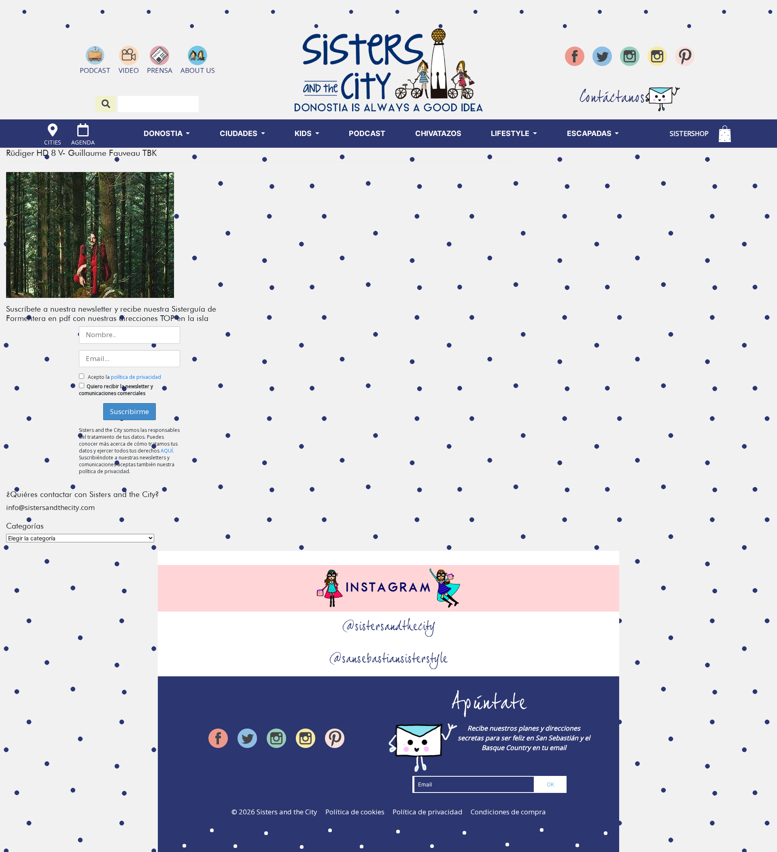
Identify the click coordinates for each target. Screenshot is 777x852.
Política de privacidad (428, 811)
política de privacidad (136, 377)
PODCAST (367, 133)
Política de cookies (354, 811)
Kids (304, 133)
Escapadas (590, 133)
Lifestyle (511, 133)
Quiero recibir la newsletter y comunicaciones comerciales (116, 390)
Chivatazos (438, 133)
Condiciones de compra (508, 811)
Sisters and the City (287, 811)
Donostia (164, 133)
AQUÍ (167, 450)
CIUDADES (239, 133)
